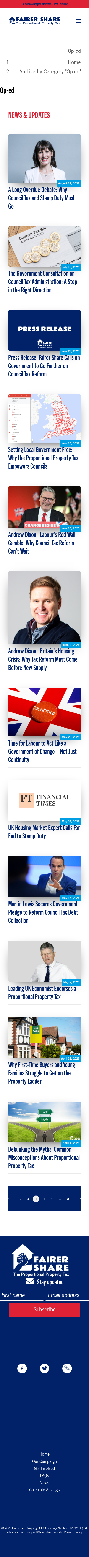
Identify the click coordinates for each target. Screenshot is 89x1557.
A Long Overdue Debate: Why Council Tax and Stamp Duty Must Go (41, 197)
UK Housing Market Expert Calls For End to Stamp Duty (44, 831)
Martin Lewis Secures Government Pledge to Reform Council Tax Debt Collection (43, 911)
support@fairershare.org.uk (44, 1532)
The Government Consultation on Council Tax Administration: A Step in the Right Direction (42, 281)
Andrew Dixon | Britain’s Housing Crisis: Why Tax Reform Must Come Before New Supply (43, 658)
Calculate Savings (44, 1490)
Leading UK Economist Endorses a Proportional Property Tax (42, 991)
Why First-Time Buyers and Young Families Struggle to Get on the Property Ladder (41, 1072)
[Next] (78, 1200)
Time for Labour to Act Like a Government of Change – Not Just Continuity (42, 750)
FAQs (44, 1475)
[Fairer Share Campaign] (34, 21)
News (44, 1483)
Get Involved (44, 1468)
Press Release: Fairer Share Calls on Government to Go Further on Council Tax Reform (44, 365)
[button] (78, 21)
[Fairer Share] (40, 1260)
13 (67, 1198)
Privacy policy (73, 1532)
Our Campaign (44, 1461)
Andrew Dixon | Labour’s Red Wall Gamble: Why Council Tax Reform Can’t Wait (41, 542)
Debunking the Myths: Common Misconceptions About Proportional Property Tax (44, 1157)
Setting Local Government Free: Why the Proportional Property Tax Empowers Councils (43, 457)
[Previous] (10, 1200)
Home (74, 62)
